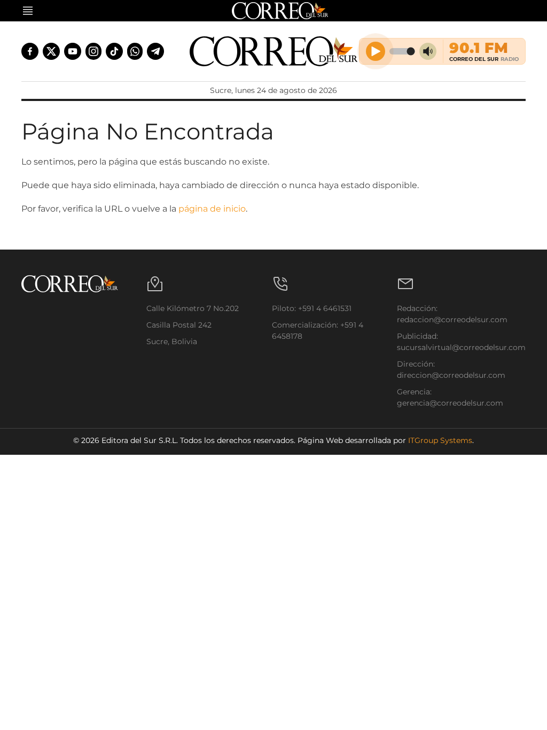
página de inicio (212, 209)
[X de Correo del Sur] (51, 51)
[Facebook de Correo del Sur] (29, 51)
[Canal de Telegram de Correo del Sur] (155, 51)
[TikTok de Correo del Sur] (114, 51)
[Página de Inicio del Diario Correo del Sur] (274, 51)
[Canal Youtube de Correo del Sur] (72, 51)
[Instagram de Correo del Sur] (93, 51)
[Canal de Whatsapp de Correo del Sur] (135, 51)
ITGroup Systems (440, 440)
